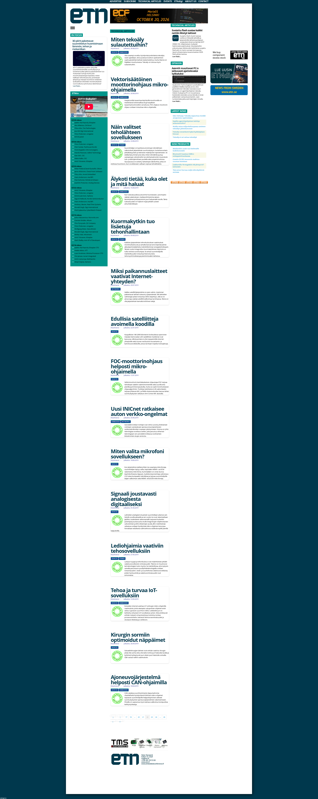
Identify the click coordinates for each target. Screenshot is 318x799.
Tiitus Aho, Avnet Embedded (85, 174)
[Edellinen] (120, 716)
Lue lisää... (77, 86)
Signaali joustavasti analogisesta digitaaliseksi (133, 499)
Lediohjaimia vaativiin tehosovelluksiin (137, 548)
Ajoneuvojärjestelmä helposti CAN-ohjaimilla (139, 679)
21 (143, 717)
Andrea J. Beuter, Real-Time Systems (88, 204)
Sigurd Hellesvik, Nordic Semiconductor (89, 199)
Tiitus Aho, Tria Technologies (85, 128)
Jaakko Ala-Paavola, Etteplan (85, 122)
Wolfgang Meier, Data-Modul (85, 229)
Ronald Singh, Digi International (86, 207)
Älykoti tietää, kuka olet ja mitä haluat (139, 181)
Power (122, 145)
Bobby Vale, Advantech (83, 234)
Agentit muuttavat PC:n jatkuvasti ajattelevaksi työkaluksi (185, 71)
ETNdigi (178, 1)
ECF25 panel (79, 137)
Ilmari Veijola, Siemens (83, 262)
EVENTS (168, 1)
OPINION (177, 63)
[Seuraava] (113, 720)
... (134, 717)
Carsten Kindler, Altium (83, 220)
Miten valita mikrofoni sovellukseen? (137, 454)
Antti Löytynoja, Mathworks (85, 259)
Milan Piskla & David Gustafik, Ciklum (88, 168)
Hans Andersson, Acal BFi (84, 177)
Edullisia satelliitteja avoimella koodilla (134, 321)
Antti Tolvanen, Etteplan (83, 161)
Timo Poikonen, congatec (84, 134)
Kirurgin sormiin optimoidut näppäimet (138, 637)
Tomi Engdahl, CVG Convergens (86, 150)
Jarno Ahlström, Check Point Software (88, 171)
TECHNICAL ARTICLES (149, 1)
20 (139, 717)
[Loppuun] (120, 720)
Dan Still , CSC (80, 155)
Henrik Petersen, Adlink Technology (88, 153)
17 (126, 717)
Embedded (123, 52)
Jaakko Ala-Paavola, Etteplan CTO (87, 247)
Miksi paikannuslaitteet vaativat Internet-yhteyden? (139, 276)
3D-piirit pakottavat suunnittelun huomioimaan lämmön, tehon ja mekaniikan (87, 45)
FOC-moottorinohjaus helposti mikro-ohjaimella (136, 366)
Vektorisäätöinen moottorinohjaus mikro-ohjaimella (139, 84)
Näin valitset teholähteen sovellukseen (126, 132)
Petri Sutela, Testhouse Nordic (86, 147)
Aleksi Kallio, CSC (81, 158)
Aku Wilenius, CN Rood (83, 125)
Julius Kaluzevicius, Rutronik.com (87, 217)
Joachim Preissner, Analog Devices (87, 183)
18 (131, 717)
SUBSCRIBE (130, 1)
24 (156, 717)
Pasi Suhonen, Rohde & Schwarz (86, 180)
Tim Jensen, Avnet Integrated (85, 256)
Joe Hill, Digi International (84, 131)
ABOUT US (190, 1)
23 (152, 717)
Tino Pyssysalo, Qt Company (85, 223)
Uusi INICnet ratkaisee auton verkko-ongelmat (139, 411)
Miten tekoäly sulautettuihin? (129, 42)
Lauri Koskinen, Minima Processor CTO (89, 253)
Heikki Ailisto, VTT (81, 250)
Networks (116, 289)
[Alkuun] (113, 716)
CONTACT (203, 1)
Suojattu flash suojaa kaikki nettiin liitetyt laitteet (187, 32)
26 (164, 717)
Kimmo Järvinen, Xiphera (84, 196)
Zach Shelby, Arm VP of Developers (87, 240)
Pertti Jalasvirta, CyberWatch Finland (88, 210)
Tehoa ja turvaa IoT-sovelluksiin (134, 593)
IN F (73, 35)
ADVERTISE (115, 1)
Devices (115, 52)
